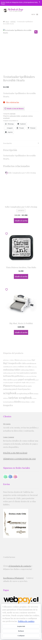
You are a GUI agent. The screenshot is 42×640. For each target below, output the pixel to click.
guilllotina (19, 376)
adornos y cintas (8, 360)
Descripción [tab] (7, 143)
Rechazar (21, 631)
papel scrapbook (26, 379)
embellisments (7, 367)
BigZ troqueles (10, 363)
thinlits (17, 401)
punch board (17, 389)
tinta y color (30, 402)
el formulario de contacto (19, 565)
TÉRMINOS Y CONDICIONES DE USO (19, 458)
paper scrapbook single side (19, 382)
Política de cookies (26, 621)
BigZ (33, 360)
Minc (5, 379)
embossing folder (15, 116)
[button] (36, 31)
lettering (33, 376)
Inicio (7, 21)
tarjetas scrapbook (20, 397)
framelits (10, 375)
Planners (8, 385)
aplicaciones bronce (25, 360)
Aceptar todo (21, 626)
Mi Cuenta (6, 424)
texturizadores (8, 402)
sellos (30, 393)
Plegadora (17, 385)
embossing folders (27, 370)
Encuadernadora (23, 373)
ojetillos (10, 380)
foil (4, 376)
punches (26, 389)
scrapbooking (22, 393)
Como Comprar (8, 437)
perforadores (32, 382)
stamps (35, 394)
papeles (15, 380)
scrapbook (24, 116)
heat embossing (27, 376)
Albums (17, 360)
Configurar (21, 636)
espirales (33, 373)
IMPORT (13, 21)
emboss (15, 367)
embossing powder (9, 373)
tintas (23, 402)
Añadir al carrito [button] (21, 220)
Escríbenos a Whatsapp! (13, 578)
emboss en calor (24, 366)
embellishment (31, 363)
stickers (5, 398)
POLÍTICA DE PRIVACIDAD (15, 452)
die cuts (22, 363)
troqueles (8, 405)
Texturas (34, 398)
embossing (34, 367)
